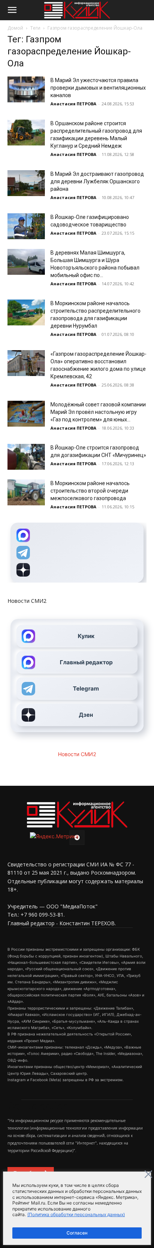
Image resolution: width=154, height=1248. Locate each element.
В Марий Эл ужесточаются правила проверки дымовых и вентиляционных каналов (98, 87)
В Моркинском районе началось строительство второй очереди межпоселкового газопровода (90, 490)
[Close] (148, 1174)
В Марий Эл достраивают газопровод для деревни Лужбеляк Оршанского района (97, 181)
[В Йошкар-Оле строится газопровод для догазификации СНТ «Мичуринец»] (26, 457)
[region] (77, 1208)
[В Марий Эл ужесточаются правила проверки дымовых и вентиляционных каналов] (26, 89)
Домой (15, 28)
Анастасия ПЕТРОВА (73, 103)
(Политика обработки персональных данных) (76, 1214)
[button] (12, 10)
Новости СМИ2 (26, 600)
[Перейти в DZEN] (77, 570)
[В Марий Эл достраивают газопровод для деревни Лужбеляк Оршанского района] (26, 183)
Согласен (77, 1233)
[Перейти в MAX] (77, 535)
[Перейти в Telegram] (77, 552)
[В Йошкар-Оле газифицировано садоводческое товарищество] (26, 226)
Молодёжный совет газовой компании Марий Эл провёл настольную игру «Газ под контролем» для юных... (98, 412)
